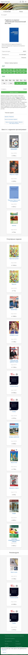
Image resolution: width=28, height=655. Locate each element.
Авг (4, 83)
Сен (11, 83)
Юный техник (14, 462)
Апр (14, 80)
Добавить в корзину (14, 92)
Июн (21, 80)
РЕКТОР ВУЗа (14, 309)
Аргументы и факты (14, 488)
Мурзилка (14, 284)
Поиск (21, 11)
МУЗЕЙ (14, 513)
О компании (18, 643)
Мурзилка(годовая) (14, 258)
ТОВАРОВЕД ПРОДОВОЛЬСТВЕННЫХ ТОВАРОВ (14, 540)
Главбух (14, 411)
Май (17, 80)
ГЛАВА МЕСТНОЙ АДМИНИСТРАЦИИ (14, 361)
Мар (10, 80)
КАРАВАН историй (14, 335)
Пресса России (5, 2)
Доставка (7, 646)
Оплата (6, 643)
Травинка (14, 225)
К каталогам (7, 11)
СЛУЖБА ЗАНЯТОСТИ (14, 437)
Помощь (17, 641)
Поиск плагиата (18, 646)
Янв (3, 80)
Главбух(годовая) (14, 386)
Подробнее (4, 649)
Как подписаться (8, 641)
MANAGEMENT (14, 149)
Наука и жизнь (14, 572)
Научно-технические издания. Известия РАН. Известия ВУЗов (14, 122)
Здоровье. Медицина (9, 116)
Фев (6, 80)
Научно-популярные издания (11, 119)
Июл (25, 80)
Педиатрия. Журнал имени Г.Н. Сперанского (14, 200)
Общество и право (14, 174)
